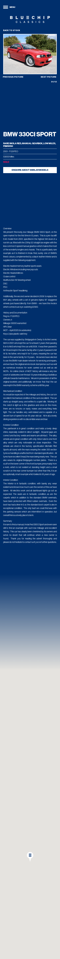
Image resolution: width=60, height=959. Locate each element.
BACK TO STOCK (11, 30)
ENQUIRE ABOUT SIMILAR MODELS (30, 170)
